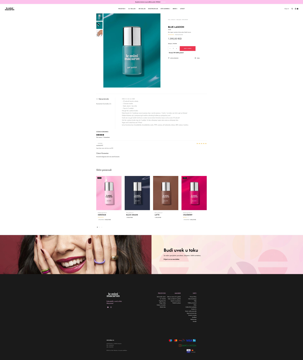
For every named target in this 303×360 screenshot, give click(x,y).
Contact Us (193, 309)
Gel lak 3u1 (173, 19)
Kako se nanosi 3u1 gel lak (174, 296)
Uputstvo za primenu (176, 301)
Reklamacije (193, 319)
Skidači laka (163, 307)
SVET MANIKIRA (165, 8)
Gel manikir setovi (161, 296)
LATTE (157, 215)
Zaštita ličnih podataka (191, 307)
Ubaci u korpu (187, 48)
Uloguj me (286, 8)
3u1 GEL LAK (131, 8)
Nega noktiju (162, 303)
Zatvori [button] (163, 2)
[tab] (105, 99)
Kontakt (194, 321)
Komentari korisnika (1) (103, 104)
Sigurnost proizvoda (191, 313)
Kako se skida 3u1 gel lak (174, 299)
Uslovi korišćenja (192, 299)
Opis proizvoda (104, 99)
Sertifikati (194, 317)
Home (169, 19)
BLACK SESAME (132, 215)
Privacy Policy (193, 296)
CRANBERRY (187, 215)
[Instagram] (111, 307)
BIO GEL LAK (142, 8)
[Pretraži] (292, 9)
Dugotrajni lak (162, 301)
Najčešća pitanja (176, 303)
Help (195, 301)
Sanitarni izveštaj (192, 315)
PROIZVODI (121, 8)
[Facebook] (108, 307)
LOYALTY (182, 8)
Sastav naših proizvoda (190, 311)
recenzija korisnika (179, 34)
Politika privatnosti (192, 303)
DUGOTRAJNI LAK (153, 8)
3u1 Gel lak (163, 299)
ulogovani (104, 156)
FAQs (195, 305)
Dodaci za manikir (161, 305)
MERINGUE (102, 215)
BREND (175, 8)
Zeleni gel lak (179, 19)
